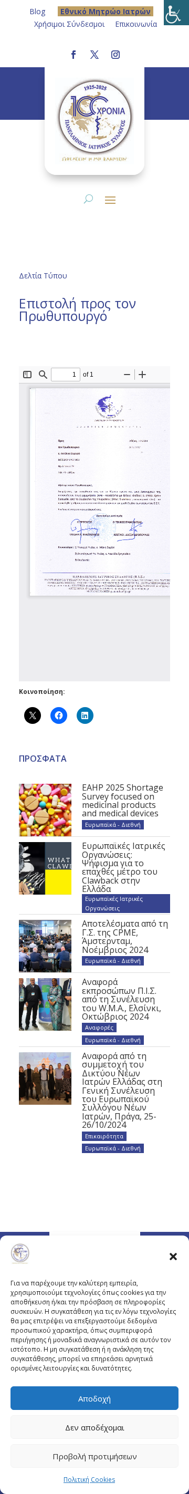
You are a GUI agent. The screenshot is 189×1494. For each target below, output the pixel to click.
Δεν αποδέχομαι (94, 1427)
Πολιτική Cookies (89, 1479)
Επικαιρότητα (104, 1136)
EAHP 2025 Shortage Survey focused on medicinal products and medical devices (122, 800)
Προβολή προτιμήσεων (94, 1456)
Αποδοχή (94, 1398)
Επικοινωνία (136, 24)
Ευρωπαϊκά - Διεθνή (113, 824)
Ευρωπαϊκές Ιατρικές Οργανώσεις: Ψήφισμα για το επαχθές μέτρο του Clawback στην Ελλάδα (123, 867)
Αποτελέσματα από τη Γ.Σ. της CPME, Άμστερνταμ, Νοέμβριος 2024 (125, 936)
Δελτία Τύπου (43, 276)
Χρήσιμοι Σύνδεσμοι (69, 24)
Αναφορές (99, 1027)
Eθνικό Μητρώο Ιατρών (105, 11)
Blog (37, 11)
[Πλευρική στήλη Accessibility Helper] (176, 12)
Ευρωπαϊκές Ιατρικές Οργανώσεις (114, 903)
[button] (173, 1256)
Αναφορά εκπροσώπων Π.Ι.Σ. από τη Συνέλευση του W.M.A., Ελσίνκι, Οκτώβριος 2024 (121, 999)
